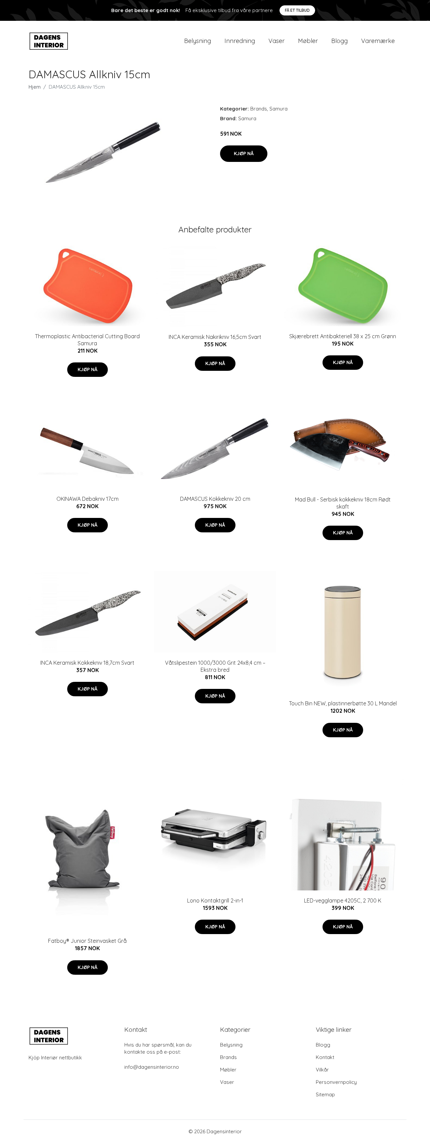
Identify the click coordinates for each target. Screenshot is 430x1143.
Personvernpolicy (336, 1082)
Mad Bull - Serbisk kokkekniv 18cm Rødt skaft (343, 503)
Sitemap (325, 1094)
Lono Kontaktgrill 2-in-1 (215, 900)
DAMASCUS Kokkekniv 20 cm (215, 498)
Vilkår (322, 1069)
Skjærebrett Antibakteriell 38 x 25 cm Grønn (342, 336)
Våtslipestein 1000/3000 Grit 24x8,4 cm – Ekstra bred (215, 666)
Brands (258, 108)
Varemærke (378, 41)
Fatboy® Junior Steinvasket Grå (87, 940)
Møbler (308, 41)
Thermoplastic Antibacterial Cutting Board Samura (87, 340)
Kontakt (325, 1057)
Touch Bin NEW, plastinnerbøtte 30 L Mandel (343, 703)
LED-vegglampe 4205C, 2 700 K (342, 900)
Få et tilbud (297, 10)
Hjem (35, 87)
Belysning (197, 41)
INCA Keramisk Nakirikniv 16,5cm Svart (215, 337)
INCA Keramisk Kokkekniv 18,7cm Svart (87, 662)
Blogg (339, 41)
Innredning (239, 41)
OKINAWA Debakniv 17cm (87, 498)
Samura (278, 108)
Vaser (276, 41)
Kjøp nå (244, 153)
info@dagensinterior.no (151, 1067)
